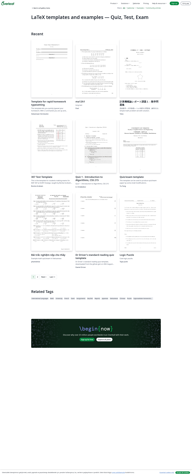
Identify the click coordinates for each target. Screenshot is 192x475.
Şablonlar (130, 8)
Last (52, 277)
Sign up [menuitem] (174, 3)
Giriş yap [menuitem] (185, 3)
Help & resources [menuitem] (158, 3)
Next (43, 277)
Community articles (153, 8)
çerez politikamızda (118, 472)
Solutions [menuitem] (124, 3)
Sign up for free (87, 339)
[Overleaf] (7, 3)
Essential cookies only (167, 472)
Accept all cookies (183, 473)
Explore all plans (104, 339)
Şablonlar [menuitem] (136, 3)
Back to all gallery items (41, 8)
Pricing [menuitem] (146, 3)
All (124, 8)
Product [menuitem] (113, 3)
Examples (140, 8)
